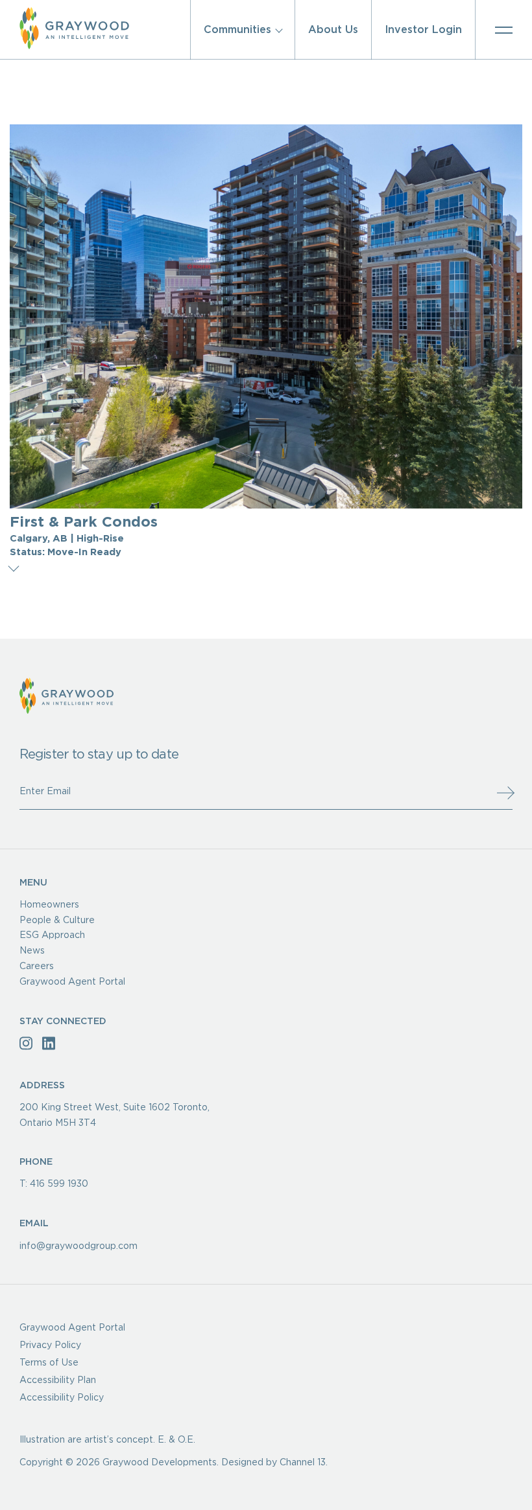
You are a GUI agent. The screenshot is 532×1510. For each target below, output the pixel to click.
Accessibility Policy (61, 1397)
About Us (333, 30)
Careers (36, 966)
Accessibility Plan (57, 1380)
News (32, 950)
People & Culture (57, 919)
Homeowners (49, 904)
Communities (237, 30)
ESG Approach (52, 935)
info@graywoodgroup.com (78, 1246)
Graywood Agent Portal (72, 982)
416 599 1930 (59, 1184)
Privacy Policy (50, 1345)
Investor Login (423, 30)
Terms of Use (49, 1362)
